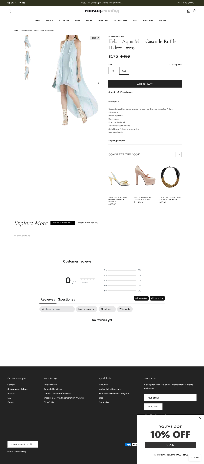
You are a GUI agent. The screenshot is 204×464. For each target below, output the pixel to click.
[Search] (9, 11)
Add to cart (145, 84)
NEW (37, 20)
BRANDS (49, 20)
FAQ (9, 397)
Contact (11, 384)
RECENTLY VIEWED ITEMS (63, 223)
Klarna (10, 402)
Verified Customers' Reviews (57, 393)
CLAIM (170, 445)
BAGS (77, 20)
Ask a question (141, 298)
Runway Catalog (20, 452)
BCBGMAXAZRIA (116, 36)
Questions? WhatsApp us (120, 92)
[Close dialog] (200, 418)
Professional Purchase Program (114, 393)
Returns (11, 393)
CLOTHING (64, 20)
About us (103, 384)
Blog (101, 397)
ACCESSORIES (120, 20)
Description (113, 101)
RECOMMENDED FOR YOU (88, 223)
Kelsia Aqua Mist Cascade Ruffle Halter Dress (37, 30)
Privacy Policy (50, 384)
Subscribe (104, 402)
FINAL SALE (148, 20)
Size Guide (49, 402)
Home (16, 30)
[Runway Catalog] (102, 11)
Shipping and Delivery (17, 389)
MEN (135, 20)
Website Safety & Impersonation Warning (64, 397)
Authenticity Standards (110, 389)
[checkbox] (125, 309)
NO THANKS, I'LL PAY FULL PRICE (170, 454)
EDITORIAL (164, 20)
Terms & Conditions (53, 389)
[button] (122, 270)
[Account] (187, 11)
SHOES (89, 20)
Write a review (157, 298)
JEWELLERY (103, 20)
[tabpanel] (102, 329)
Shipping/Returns (116, 140)
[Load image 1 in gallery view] (72, 81)
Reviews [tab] (47, 299)
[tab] (67, 300)
